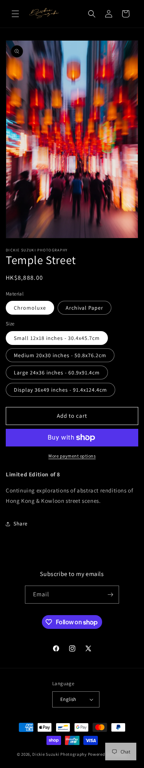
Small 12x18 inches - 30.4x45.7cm (57, 338)
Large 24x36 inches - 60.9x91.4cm (57, 372)
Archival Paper (84, 307)
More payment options (72, 456)
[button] (15, 13)
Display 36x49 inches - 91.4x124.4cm (60, 389)
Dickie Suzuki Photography (59, 754)
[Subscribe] (110, 595)
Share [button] (20, 523)
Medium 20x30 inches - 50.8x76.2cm (60, 355)
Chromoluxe (30, 307)
